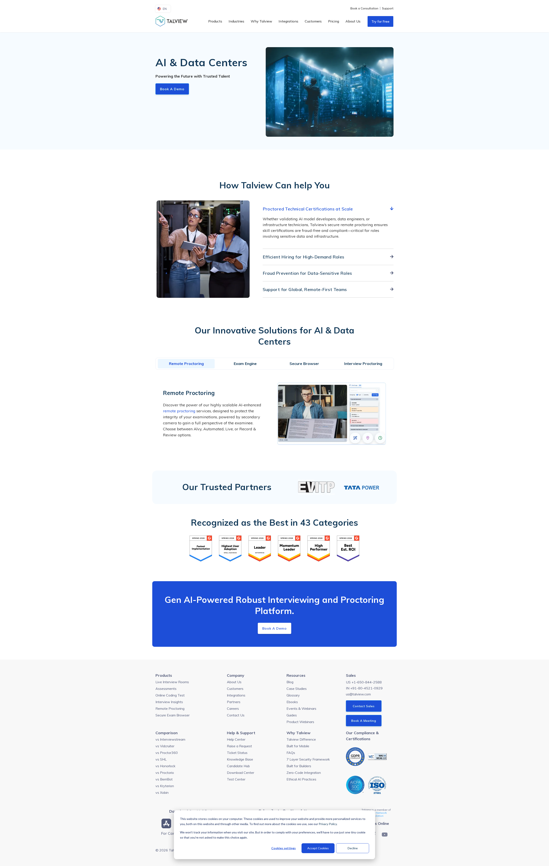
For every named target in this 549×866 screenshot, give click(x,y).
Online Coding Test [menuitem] (170, 695)
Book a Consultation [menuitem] (364, 8)
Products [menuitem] (215, 21)
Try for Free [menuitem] (380, 21)
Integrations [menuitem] (288, 21)
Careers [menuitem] (233, 708)
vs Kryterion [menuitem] (164, 786)
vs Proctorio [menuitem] (164, 772)
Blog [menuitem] (290, 682)
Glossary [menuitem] (293, 695)
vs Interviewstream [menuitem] (170, 739)
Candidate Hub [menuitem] (238, 766)
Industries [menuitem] (236, 21)
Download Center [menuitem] (240, 772)
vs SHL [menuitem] (161, 759)
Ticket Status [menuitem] (237, 752)
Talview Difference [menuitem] (301, 739)
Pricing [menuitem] (333, 21)
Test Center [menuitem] (236, 779)
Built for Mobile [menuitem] (298, 746)
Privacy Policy (328, 824)
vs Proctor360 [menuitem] (166, 752)
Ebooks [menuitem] (292, 702)
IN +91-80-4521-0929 (364, 688)
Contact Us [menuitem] (235, 715)
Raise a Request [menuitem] (239, 746)
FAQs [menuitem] (291, 752)
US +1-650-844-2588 (364, 682)
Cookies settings (283, 848)
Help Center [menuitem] (236, 739)
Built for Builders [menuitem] (299, 766)
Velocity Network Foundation (376, 814)
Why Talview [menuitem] (261, 21)
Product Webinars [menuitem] (300, 722)
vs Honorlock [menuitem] (165, 766)
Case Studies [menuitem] (297, 688)
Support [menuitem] (388, 8)
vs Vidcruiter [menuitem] (164, 746)
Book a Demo (172, 89)
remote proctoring (179, 410)
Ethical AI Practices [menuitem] (301, 779)
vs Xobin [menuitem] (162, 792)
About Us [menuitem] (352, 21)
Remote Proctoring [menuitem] (169, 708)
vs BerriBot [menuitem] (164, 779)
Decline (353, 848)
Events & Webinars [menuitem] (301, 708)
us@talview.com (358, 694)
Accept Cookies (318, 848)
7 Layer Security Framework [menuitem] (308, 759)
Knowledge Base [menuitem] (240, 759)
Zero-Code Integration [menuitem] (304, 772)
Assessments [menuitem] (165, 688)
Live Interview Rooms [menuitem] (172, 682)
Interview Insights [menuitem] (169, 702)
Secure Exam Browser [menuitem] (172, 715)
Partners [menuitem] (233, 702)
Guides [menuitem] (292, 715)
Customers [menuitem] (313, 21)
